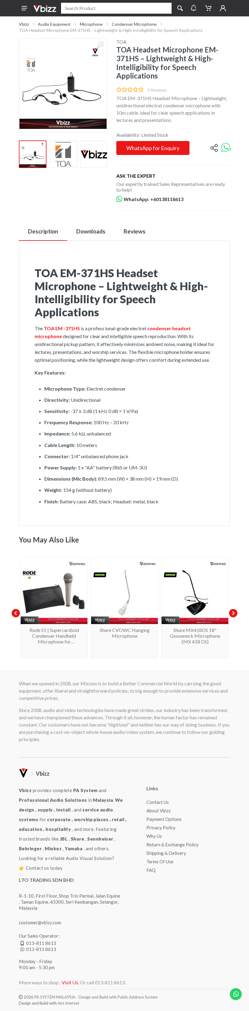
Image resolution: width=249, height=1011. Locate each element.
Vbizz (24, 24)
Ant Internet (68, 1003)
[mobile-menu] (24, 8)
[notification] (193, 8)
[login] (223, 8)
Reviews (134, 231)
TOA (121, 42)
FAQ (150, 870)
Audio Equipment (54, 24)
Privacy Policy (161, 827)
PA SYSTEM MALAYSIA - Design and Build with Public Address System (96, 997)
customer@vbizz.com (40, 922)
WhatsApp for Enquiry (152, 148)
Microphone (91, 24)
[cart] (208, 8)
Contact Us (157, 802)
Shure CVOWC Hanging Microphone (125, 633)
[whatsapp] (226, 148)
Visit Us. (70, 982)
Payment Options (164, 819)
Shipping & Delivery (166, 853)
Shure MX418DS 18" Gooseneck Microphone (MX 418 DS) (195, 635)
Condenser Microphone (134, 24)
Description (43, 231)
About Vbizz (158, 810)
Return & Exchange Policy (172, 844)
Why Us (154, 836)
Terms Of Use (159, 861)
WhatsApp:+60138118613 (153, 199)
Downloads (90, 231)
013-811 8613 (41, 943)
